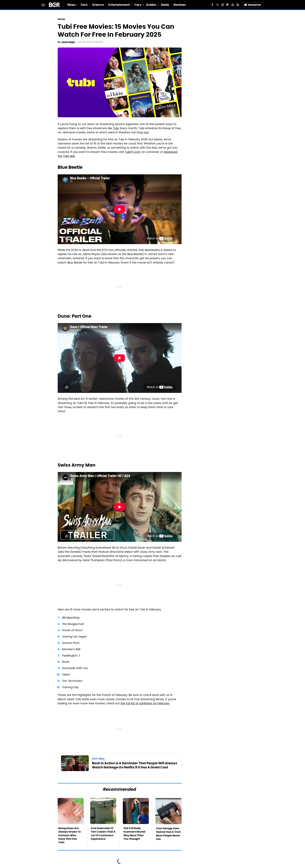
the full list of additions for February (145, 703)
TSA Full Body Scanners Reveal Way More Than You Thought (134, 834)
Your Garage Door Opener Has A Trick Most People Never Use (168, 834)
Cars (137, 5)
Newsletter (254, 4)
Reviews (180, 5)
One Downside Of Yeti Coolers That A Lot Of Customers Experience (103, 834)
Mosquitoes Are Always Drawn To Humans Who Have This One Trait (69, 835)
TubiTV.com (133, 152)
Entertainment (119, 5)
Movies (61, 19)
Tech (84, 5)
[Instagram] (222, 4)
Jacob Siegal (68, 42)
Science (98, 5)
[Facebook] (212, 4)
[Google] (232, 4)
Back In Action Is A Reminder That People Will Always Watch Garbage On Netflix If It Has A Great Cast (134, 765)
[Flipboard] (227, 4)
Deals (165, 5)
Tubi (116, 128)
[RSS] (238, 4)
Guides (151, 5)
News (72, 5)
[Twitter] (217, 4)
